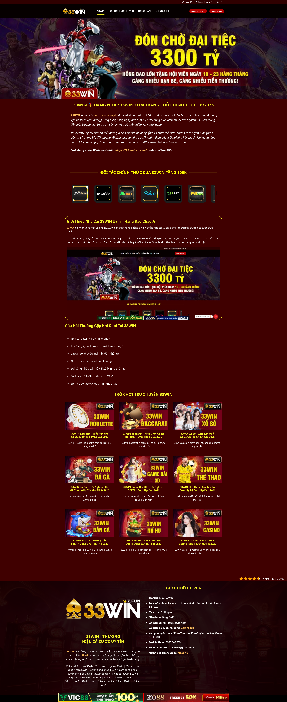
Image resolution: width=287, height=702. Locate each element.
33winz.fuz (187, 627)
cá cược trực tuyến (105, 115)
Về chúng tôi (187, 2)
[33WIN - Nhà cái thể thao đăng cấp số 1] (78, 11)
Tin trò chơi (161, 11)
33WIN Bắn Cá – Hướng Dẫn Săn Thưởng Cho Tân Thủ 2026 (89, 542)
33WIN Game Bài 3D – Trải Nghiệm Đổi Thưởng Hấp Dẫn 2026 (143, 488)
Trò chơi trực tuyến (120, 11)
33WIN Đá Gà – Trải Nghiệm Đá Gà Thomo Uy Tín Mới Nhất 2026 (89, 488)
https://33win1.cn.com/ (131, 150)
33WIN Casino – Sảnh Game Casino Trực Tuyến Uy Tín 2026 (197, 542)
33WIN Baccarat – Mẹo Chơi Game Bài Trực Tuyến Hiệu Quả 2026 (143, 435)
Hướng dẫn (144, 11)
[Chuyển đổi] (68, 339)
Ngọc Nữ (183, 652)
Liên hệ (219, 2)
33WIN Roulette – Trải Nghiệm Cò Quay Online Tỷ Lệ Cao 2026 (89, 435)
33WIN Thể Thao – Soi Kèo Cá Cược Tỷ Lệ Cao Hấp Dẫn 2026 (197, 488)
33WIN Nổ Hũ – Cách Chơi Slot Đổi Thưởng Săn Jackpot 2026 (143, 542)
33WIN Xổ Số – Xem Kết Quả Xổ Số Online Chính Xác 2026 (197, 435)
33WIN (71, 227)
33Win (101, 11)
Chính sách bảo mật (204, 2)
